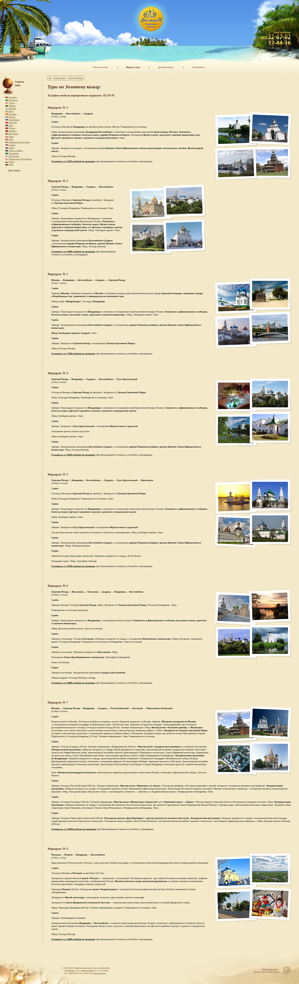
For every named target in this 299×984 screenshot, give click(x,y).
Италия (12, 117)
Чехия (11, 162)
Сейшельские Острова (19, 142)
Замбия (12, 106)
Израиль (13, 108)
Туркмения (14, 153)
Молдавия (13, 134)
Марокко (13, 131)
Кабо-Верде (14, 120)
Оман (11, 137)
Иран (11, 111)
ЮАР (11, 165)
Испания (13, 114)
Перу (11, 139)
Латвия (12, 128)
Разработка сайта (270, 969)
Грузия (12, 103)
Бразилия (13, 100)
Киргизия (13, 123)
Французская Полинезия (20, 159)
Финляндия (14, 156)
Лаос (11, 125)
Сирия (11, 148)
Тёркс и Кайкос (16, 151)
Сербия (12, 145)
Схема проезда (99, 973)
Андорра (13, 97)
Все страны (14, 170)
